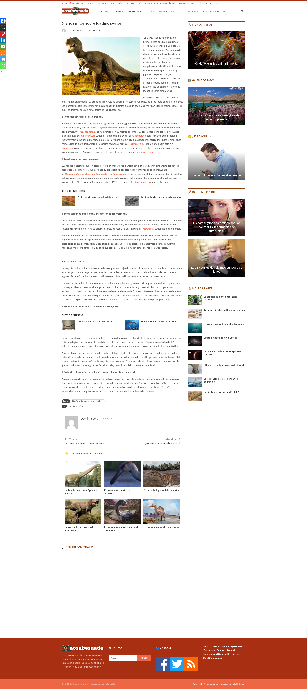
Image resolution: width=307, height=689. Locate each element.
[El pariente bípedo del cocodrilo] (161, 474)
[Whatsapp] (3, 65)
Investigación (211, 11)
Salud (120, 3)
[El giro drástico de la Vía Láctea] (195, 341)
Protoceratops (88, 136)
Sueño (139, 3)
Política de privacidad (228, 684)
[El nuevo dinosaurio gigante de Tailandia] (122, 511)
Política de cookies (211, 684)
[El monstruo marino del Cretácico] (132, 325)
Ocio (205, 658)
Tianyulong (67, 148)
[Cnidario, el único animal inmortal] (217, 50)
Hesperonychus (136, 144)
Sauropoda (101, 174)
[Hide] (1, 72)
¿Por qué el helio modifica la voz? (162, 443)
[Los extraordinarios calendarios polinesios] (195, 382)
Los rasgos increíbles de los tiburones (224, 324)
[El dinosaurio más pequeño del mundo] (68, 201)
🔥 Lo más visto (76, 3)
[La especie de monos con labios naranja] (195, 300)
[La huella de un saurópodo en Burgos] (83, 474)
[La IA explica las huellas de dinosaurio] (132, 201)
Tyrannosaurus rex (109, 128)
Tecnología (134, 11)
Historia (162, 11)
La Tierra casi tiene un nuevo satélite (84, 443)
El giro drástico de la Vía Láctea (220, 338)
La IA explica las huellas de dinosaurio (161, 197)
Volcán (200, 3)
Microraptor (148, 229)
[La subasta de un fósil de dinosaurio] (68, 325)
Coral (208, 3)
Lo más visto (216, 646)
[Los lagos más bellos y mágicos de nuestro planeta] (217, 106)
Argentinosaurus (88, 132)
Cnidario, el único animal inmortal (216, 63)
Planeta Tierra (151, 3)
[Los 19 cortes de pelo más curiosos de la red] (217, 258)
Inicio (64, 3)
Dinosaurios (73, 406)
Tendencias (235, 654)
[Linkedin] (3, 40)
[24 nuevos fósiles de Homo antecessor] (195, 314)
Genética (183, 3)
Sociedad (176, 11)
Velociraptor (137, 136)
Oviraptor (137, 295)
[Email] (3, 46)
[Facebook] (3, 21)
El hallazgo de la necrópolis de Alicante (224, 365)
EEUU (192, 3)
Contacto (242, 684)
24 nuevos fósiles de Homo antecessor (224, 310)
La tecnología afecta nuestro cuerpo (217, 175)
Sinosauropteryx (143, 182)
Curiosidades (192, 11)
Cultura (149, 11)
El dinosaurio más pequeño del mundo (97, 197)
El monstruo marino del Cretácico (159, 321)
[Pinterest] (3, 34)
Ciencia (120, 11)
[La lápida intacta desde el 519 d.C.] (195, 396)
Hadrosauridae (72, 174)
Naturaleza (105, 11)
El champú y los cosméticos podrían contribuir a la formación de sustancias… (216, 227)
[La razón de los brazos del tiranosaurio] (83, 511)
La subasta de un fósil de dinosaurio (96, 321)
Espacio (90, 3)
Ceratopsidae (88, 174)
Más (216, 3)
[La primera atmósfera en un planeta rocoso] (195, 355)
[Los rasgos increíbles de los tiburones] (195, 328)
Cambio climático (168, 3)
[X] (3, 27)
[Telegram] (3, 59)
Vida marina (102, 3)
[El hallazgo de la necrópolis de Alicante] (195, 369)
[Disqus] (122, 594)
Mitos (112, 3)
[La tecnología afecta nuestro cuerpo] (217, 162)
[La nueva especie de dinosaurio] (161, 511)
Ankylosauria (119, 174)
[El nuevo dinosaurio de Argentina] (122, 474)
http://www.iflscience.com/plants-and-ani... (88, 401)
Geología (130, 3)
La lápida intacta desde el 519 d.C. (222, 392)
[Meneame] (3, 53)
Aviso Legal (197, 684)
